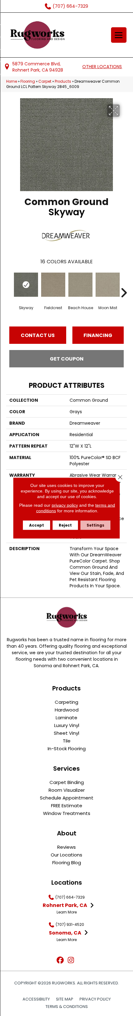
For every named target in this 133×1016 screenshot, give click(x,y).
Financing (98, 335)
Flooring (27, 81)
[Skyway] (26, 284)
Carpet (44, 81)
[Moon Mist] (107, 284)
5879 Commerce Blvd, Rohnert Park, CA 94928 (37, 67)
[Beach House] (80, 284)
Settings (95, 525)
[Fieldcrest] (53, 284)
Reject (65, 525)
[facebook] (60, 960)
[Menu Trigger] (119, 35)
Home (11, 81)
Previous (9, 283)
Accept (36, 525)
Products (63, 81)
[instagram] (70, 960)
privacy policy (65, 505)
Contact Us (38, 335)
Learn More (67, 912)
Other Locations (102, 67)
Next (123, 283)
